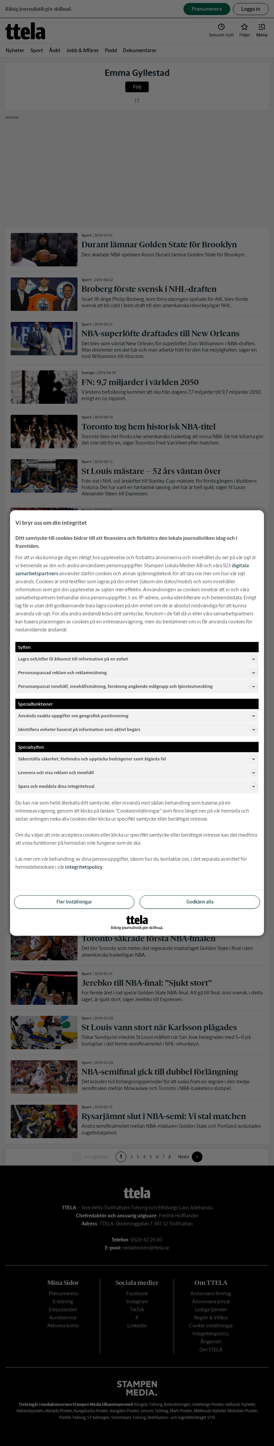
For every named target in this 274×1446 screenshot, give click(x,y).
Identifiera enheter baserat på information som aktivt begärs (79, 729)
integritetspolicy (84, 867)
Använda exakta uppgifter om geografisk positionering (73, 715)
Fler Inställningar (74, 902)
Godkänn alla (200, 902)
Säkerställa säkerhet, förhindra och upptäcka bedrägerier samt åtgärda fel (92, 758)
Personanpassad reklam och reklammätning (62, 672)
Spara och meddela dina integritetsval (56, 786)
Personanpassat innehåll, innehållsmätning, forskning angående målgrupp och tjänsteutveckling (115, 686)
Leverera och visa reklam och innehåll (56, 772)
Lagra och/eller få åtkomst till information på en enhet (73, 658)
